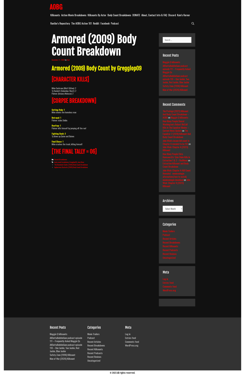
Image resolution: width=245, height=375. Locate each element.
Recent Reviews (170, 253)
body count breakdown (61, 162)
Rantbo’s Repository (60, 23)
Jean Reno (81, 162)
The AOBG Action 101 (81, 23)
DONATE (136, 15)
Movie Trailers (169, 231)
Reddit (96, 23)
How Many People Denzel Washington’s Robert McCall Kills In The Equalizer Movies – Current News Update (176, 125)
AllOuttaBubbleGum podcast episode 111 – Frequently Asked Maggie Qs (177, 69)
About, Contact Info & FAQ (154, 15)
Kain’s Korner (183, 15)
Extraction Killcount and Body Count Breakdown (176, 164)
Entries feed (168, 282)
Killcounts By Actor (97, 15)
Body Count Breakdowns (119, 15)
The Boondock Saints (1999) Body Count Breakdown (71, 164)
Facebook (105, 23)
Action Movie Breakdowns (73, 15)
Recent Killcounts (170, 246)
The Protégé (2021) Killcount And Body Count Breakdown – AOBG (176, 114)
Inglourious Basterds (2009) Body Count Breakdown (71, 167)
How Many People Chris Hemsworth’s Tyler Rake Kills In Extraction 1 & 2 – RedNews (176, 157)
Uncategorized (169, 257)
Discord (172, 15)
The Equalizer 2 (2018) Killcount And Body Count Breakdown (177, 134)
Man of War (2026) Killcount (175, 89)
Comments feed (170, 286)
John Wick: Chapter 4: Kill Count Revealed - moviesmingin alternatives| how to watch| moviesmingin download (177, 175)
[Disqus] (103, 209)
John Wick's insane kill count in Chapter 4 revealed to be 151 (176, 142)
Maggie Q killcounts (171, 62)
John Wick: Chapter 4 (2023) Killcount (175, 148)
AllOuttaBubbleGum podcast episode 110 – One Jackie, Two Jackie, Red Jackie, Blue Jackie (176, 79)
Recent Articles (169, 238)
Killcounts (55, 15)
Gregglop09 (73, 162)
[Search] (193, 23)
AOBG (56, 7)
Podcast (115, 23)
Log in (165, 279)
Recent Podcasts (170, 250)
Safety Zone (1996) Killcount (175, 86)
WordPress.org (169, 290)
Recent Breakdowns (60, 159)
